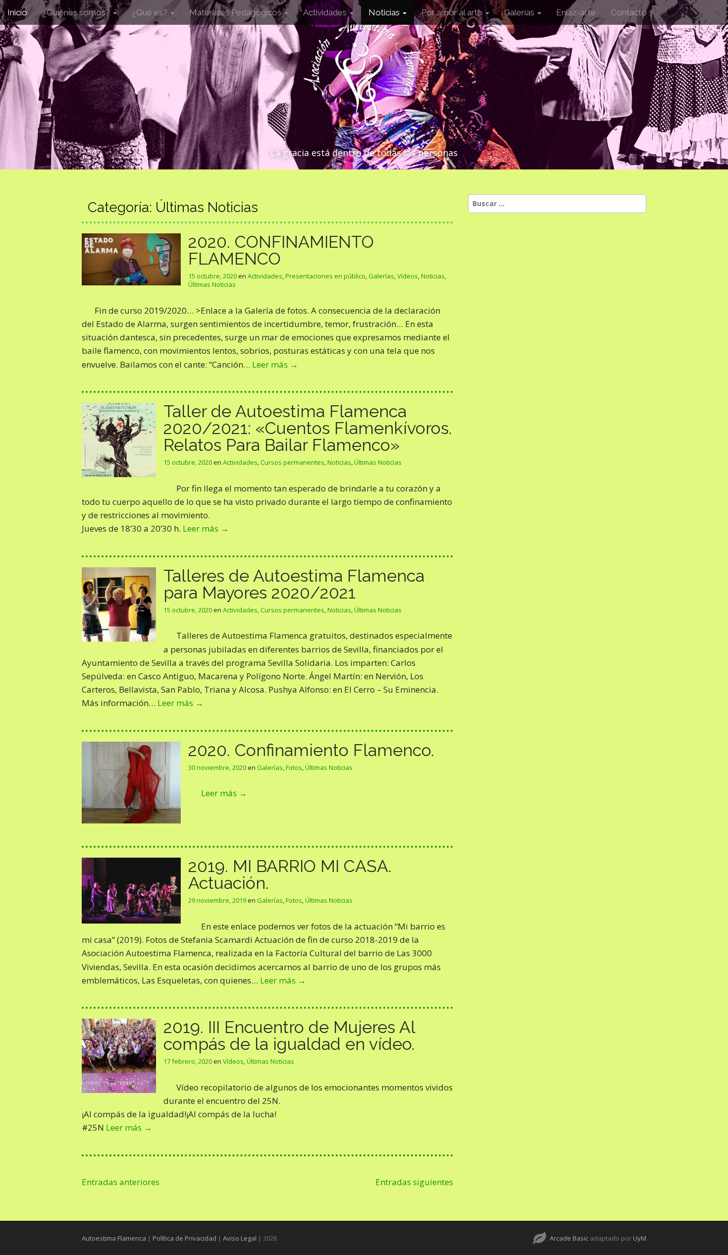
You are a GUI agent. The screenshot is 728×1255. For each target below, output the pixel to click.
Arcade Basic (569, 1238)
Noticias (385, 12)
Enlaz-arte (576, 12)
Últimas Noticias (212, 284)
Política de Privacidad (184, 1238)
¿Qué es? (150, 12)
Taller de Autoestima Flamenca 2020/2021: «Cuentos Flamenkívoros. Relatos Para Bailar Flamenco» (307, 428)
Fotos (294, 767)
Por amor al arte (452, 12)
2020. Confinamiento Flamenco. (311, 750)
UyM (639, 1238)
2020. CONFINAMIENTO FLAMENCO (281, 250)
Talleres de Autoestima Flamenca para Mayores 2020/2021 (293, 584)
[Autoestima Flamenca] (364, 75)
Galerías (520, 12)
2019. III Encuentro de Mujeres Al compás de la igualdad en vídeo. (289, 1035)
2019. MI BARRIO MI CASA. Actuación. (290, 874)
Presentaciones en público (325, 276)
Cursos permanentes (292, 462)
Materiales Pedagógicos (236, 12)
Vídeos (407, 276)
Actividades (326, 12)
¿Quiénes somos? (77, 12)
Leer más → (275, 364)
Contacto (629, 12)
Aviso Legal (240, 1238)
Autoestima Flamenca (114, 1238)
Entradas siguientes (414, 1182)
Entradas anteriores (120, 1182)
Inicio (17, 12)
